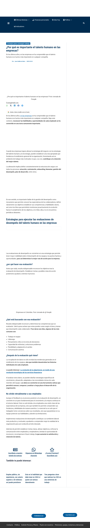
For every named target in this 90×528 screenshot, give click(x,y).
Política (17, 525)
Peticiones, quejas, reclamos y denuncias (69, 525)
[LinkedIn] (14, 105)
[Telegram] (22, 105)
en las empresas (26, 116)
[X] (11, 105)
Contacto (10, 525)
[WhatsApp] (7, 105)
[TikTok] (15, 508)
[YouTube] (18, 508)
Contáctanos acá (38, 516)
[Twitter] (5, 508)
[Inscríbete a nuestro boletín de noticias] (15, 449)
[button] (21, 20)
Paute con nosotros (46, 525)
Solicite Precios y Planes (29, 525)
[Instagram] (12, 508)
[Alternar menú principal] (8, 23)
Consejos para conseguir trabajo (18, 43)
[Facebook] (18, 105)
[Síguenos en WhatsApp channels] (33, 449)
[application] (28, 20)
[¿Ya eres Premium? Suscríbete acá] (52, 449)
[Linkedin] (9, 508)
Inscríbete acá (70, 515)
